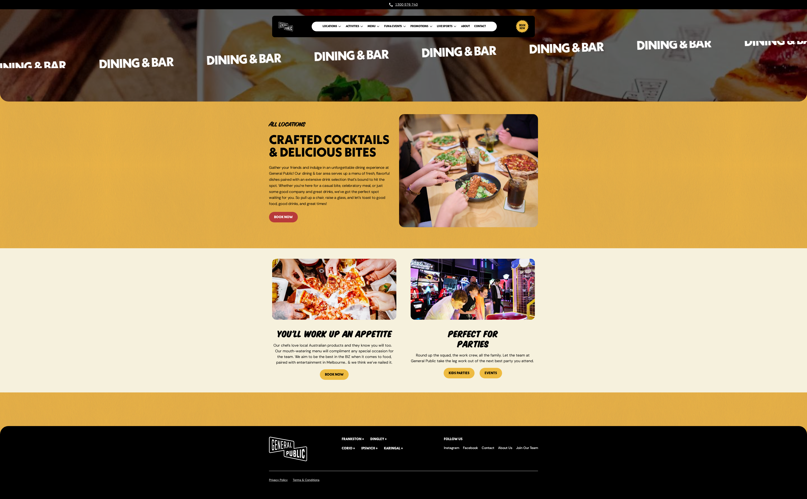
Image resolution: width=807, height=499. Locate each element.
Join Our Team (527, 448)
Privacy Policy (278, 480)
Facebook (470, 448)
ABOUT (465, 26)
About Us (505, 448)
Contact (488, 448)
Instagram (451, 448)
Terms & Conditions (306, 480)
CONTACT (480, 26)
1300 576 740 (406, 4)
